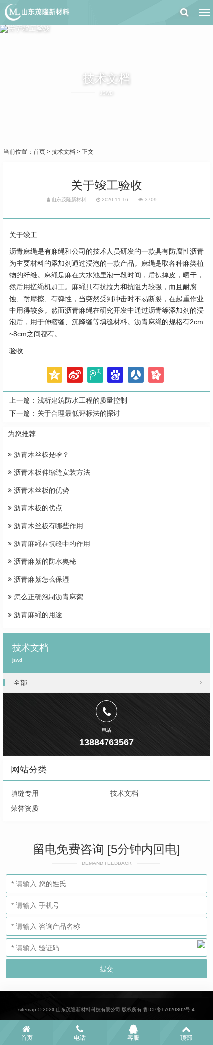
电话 (80, 1037)
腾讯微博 (95, 375)
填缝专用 (25, 793)
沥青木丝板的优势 (40, 490)
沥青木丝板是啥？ (40, 454)
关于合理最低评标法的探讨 (78, 413)
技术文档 (63, 151)
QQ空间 (54, 375)
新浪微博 (75, 375)
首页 (39, 151)
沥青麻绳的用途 (37, 615)
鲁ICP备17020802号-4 (169, 1009)
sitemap (27, 1009)
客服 (133, 1037)
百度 (115, 375)
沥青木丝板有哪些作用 (47, 526)
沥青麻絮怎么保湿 (40, 579)
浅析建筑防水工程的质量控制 (82, 400)
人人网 (136, 375)
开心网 (156, 375)
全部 (20, 682)
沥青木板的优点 (37, 508)
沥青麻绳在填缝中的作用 (51, 543)
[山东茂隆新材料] (36, 12)
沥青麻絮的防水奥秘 (44, 561)
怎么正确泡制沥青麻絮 (47, 597)
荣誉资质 (25, 808)
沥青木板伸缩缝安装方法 (51, 472)
